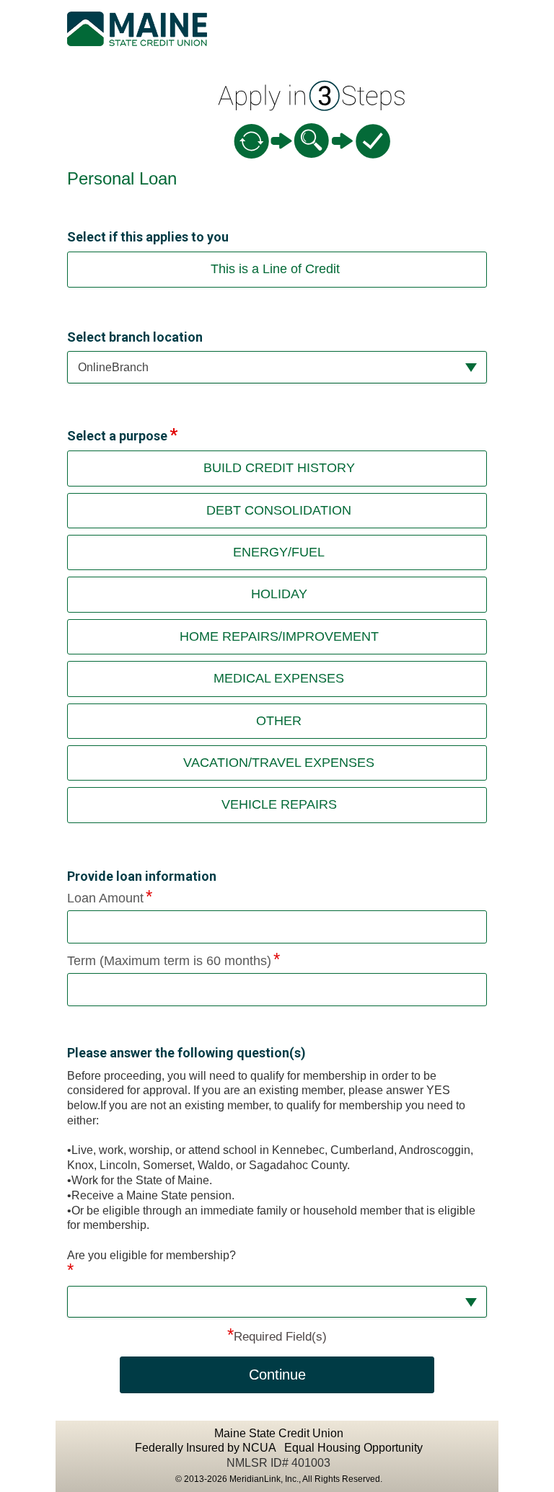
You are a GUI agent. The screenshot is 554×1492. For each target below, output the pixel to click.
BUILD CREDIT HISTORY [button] (279, 468)
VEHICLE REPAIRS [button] (279, 804)
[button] (277, 367)
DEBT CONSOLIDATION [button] (278, 510)
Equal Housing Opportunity (353, 1448)
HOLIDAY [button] (279, 594)
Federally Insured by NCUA (206, 1448)
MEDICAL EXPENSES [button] (279, 678)
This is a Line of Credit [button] (275, 269)
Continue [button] (277, 1374)
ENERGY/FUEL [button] (279, 552)
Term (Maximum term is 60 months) (169, 961)
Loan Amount (105, 898)
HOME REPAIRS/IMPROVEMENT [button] (279, 636)
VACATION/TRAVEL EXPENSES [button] (278, 762)
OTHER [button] (279, 721)
